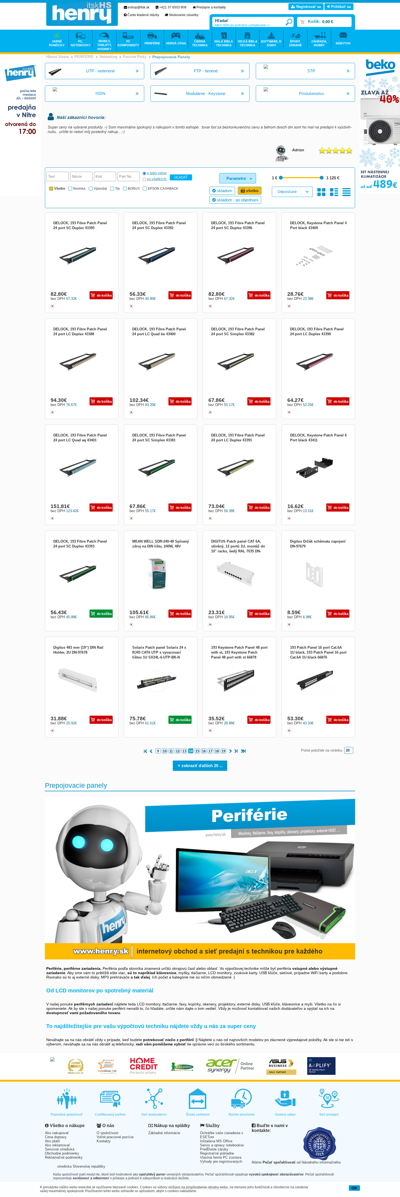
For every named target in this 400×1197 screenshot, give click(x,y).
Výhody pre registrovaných (221, 1161)
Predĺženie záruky (214, 1149)
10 (165, 751)
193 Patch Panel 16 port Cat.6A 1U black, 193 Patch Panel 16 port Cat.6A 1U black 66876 (318, 652)
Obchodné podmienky (62, 1153)
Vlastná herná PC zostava (220, 1157)
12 (178, 751)
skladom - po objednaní (237, 200)
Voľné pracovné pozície (115, 1137)
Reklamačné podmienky (64, 1157)
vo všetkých (157, 179)
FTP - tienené (206, 71)
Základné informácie (164, 1133)
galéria (321, 192)
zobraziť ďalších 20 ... (201, 765)
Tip (117, 188)
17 (210, 751)
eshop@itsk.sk (138, 7)
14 (191, 751)
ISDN (100, 93)
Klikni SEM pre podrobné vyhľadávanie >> (242, 25)
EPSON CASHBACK (163, 188)
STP (311, 71)
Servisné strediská (59, 1149)
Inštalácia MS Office (216, 1141)
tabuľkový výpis (346, 192)
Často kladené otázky (143, 15)
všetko (252, 190)
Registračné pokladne (217, 1153)
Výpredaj (100, 188)
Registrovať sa (308, 7)
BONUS (134, 188)
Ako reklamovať (57, 1145)
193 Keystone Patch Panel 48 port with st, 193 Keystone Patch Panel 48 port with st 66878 (239, 652)
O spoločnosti (107, 1133)
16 (204, 751)
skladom (224, 190)
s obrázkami (334, 192)
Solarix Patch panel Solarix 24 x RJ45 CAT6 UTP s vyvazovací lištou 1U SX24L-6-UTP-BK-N (159, 652)
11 (171, 751)
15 (197, 751)
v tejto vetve (157, 173)
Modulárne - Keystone (205, 93)
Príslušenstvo (311, 93)
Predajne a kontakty (211, 7)
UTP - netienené (100, 71)
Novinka (79, 188)
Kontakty (104, 1141)
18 (217, 751)
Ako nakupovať (57, 1133)
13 (184, 751)
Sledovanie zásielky (183, 15)
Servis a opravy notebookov (222, 1145)
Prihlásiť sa (340, 7)
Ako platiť (52, 1141)
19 (223, 751)
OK (354, 1188)
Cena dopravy (56, 1137)
